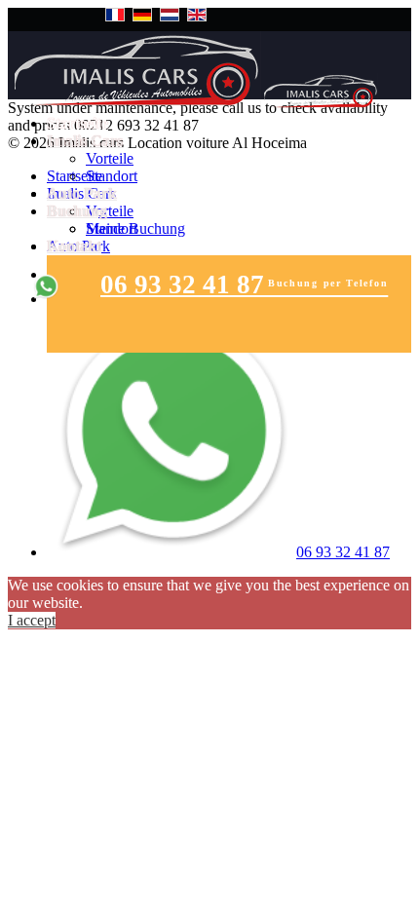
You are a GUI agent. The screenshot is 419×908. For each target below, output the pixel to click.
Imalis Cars (85, 140)
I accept (32, 620)
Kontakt (74, 246)
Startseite (77, 123)
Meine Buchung (135, 228)
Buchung (77, 211)
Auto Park (82, 193)
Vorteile (109, 158)
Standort (111, 176)
